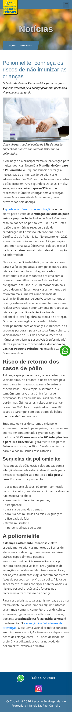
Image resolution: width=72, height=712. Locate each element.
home (12, 45)
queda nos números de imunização (28, 209)
